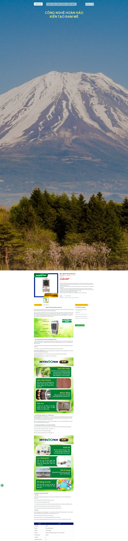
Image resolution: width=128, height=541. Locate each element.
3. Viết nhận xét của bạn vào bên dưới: (81, 316)
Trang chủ (35, 271)
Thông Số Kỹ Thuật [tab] (46, 304)
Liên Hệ (73, 4)
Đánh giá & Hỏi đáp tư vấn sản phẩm (81, 304)
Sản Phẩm (58, 4)
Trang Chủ (49, 4)
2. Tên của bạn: (77, 312)
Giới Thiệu (53, 4)
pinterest (76, 297)
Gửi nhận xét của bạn (80, 325)
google (72, 297)
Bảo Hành (63, 4)
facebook (62, 297)
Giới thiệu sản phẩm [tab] (38, 304)
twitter (67, 297)
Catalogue (68, 4)
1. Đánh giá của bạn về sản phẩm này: (81, 309)
